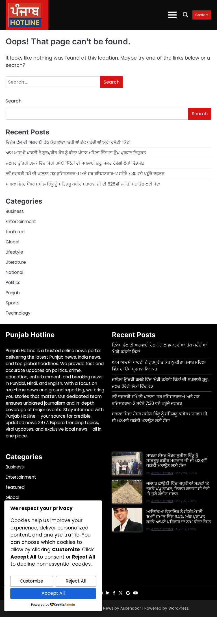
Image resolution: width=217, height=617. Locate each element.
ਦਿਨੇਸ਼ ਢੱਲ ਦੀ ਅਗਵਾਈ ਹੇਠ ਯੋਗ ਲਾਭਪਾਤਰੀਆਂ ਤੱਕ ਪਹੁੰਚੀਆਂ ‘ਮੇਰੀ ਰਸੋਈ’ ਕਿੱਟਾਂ (68, 142)
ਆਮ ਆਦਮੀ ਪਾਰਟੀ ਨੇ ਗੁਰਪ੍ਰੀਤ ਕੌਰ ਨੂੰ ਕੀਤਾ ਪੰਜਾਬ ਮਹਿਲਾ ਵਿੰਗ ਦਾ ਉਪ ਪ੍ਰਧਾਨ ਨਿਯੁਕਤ (76, 153)
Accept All (53, 593)
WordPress (178, 608)
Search (13, 101)
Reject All (76, 581)
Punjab (13, 293)
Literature (16, 262)
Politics (13, 282)
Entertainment (21, 221)
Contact (202, 15)
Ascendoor (130, 608)
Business (15, 211)
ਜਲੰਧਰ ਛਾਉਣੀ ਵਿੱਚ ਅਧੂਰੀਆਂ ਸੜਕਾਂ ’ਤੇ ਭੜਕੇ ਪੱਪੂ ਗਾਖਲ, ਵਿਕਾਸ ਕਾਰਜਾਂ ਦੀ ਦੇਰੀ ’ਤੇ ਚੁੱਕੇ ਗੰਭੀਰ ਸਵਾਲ (178, 488)
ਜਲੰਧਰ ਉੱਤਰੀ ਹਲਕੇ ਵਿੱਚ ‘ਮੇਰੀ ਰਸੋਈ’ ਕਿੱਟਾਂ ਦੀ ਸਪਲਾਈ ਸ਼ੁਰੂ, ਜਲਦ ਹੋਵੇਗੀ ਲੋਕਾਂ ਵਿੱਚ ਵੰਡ (75, 163)
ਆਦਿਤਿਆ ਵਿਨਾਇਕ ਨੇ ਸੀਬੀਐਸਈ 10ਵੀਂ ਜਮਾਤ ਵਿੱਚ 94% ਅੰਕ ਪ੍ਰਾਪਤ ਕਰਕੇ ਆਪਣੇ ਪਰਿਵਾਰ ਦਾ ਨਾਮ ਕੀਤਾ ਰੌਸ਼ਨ (178, 516)
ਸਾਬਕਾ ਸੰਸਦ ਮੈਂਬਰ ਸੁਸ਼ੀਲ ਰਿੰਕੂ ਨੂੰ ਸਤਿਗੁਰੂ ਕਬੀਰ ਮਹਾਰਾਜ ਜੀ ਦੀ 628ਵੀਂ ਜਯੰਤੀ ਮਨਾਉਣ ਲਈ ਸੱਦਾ (83, 184)
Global (12, 242)
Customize (31, 581)
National (14, 272)
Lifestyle (14, 252)
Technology (18, 313)
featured (15, 232)
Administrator (162, 473)
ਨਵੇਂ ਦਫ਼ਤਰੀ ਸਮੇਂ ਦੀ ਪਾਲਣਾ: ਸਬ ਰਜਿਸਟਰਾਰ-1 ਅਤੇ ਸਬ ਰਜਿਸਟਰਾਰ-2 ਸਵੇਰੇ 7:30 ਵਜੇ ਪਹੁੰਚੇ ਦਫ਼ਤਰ (85, 173)
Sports (12, 303)
